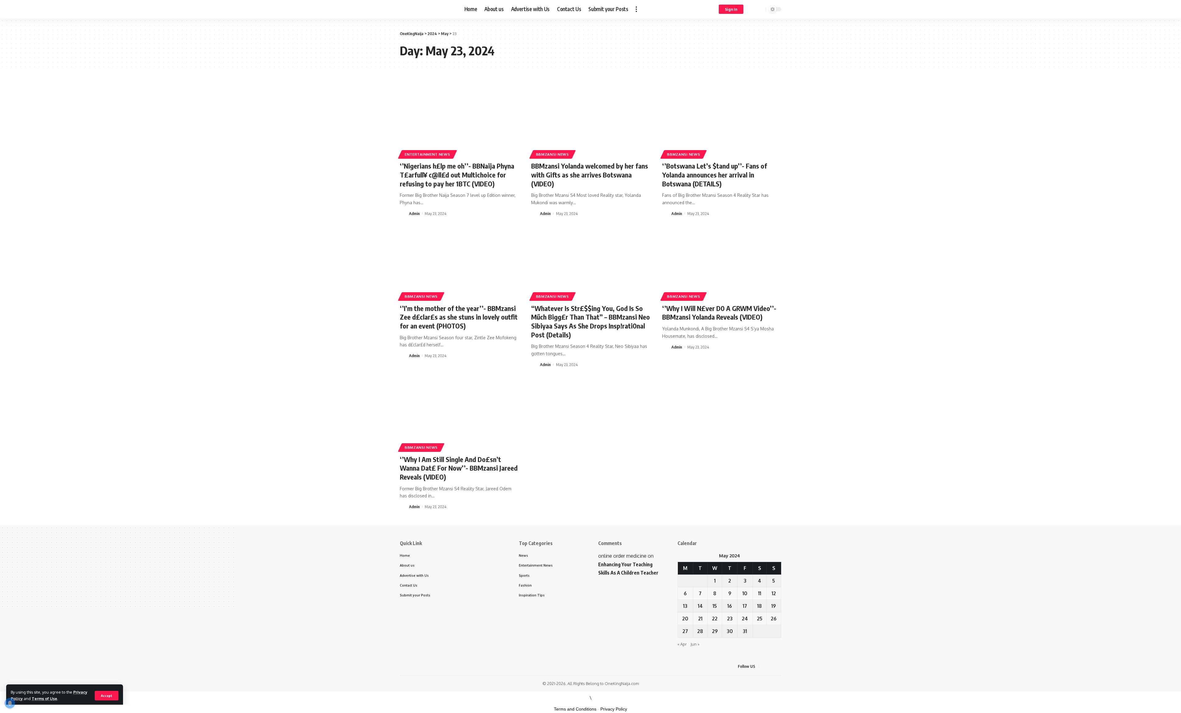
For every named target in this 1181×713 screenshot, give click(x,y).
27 (685, 631)
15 (715, 606)
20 (685, 618)
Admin (414, 213)
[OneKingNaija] (427, 9)
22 (715, 618)
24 (745, 618)
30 (730, 631)
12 (774, 593)
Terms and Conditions (575, 709)
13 (685, 606)
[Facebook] (764, 666)
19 (773, 606)
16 (729, 606)
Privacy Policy (613, 709)
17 (745, 606)
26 (774, 618)
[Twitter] (772, 666)
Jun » (694, 644)
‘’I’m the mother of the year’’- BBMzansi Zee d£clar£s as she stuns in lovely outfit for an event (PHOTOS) (459, 317)
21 (700, 618)
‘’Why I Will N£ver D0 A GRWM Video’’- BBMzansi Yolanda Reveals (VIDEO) (719, 312)
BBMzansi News (552, 154)
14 (700, 606)
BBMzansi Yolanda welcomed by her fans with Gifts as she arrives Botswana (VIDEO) (589, 174)
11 (759, 593)
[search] (760, 9)
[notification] (752, 9)
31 (745, 631)
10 (744, 593)
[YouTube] (779, 666)
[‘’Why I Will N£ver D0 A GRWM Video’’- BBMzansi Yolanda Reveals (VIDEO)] (721, 263)
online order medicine (622, 556)
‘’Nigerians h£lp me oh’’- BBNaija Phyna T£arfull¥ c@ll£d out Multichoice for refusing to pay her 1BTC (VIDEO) (457, 174)
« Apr (682, 644)
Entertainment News (427, 154)
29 (715, 631)
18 (759, 606)
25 (759, 618)
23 (730, 618)
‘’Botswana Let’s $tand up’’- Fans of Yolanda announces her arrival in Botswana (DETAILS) (714, 174)
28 (700, 631)
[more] (636, 9)
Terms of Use (44, 698)
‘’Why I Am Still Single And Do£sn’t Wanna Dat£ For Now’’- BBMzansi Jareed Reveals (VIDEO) (459, 468)
